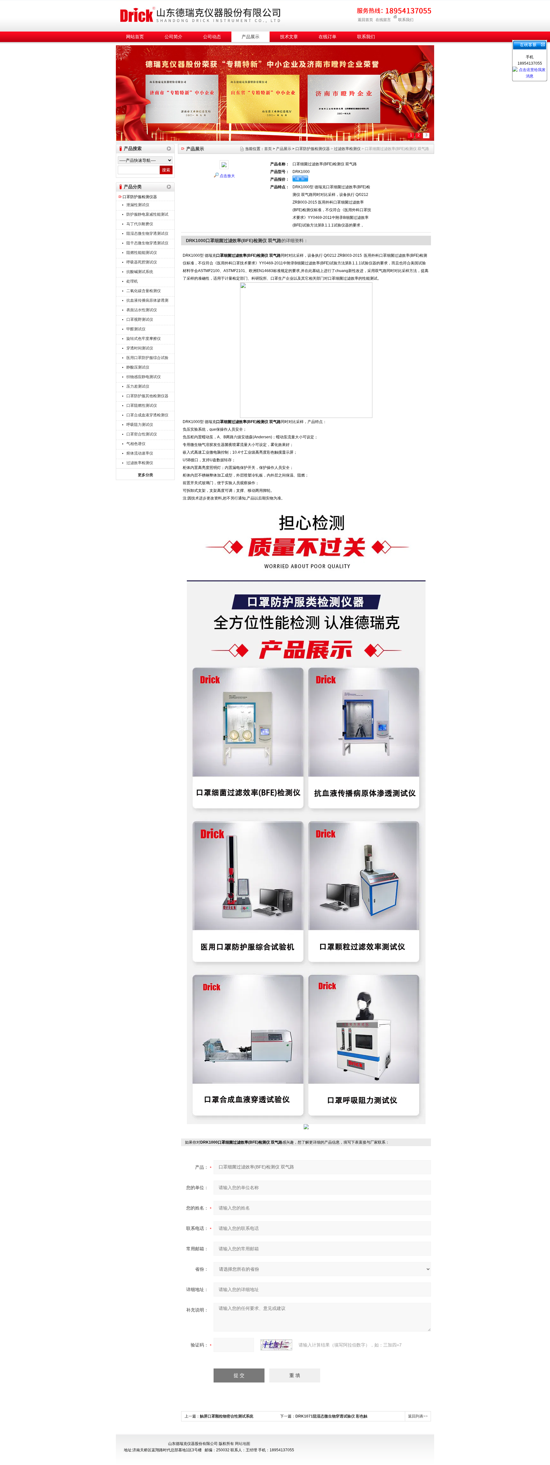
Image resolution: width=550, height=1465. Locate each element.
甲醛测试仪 (135, 329)
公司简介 (173, 36)
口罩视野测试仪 (139, 319)
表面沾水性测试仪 (141, 310)
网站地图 (242, 1443)
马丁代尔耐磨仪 (139, 224)
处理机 (132, 281)
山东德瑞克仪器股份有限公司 (200, 15)
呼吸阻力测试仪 (139, 424)
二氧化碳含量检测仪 (143, 291)
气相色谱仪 (135, 444)
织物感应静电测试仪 (143, 377)
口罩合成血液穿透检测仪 (147, 415)
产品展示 (250, 36)
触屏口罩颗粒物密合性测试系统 (226, 1416)
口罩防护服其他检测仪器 (147, 396)
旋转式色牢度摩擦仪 (143, 338)
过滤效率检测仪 (139, 463)
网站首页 (135, 36)
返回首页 (365, 20)
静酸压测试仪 (137, 367)
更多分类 (145, 475)
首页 (268, 149)
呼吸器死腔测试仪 (141, 262)
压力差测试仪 (137, 386)
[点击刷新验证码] (276, 1344)
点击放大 (227, 176)
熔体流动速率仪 (139, 453)
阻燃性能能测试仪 (141, 252)
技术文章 (289, 36)
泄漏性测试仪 (137, 205)
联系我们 (405, 20)
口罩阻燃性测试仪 (141, 405)
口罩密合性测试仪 (141, 434)
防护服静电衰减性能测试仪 (147, 215)
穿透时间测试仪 (139, 348)
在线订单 (327, 36)
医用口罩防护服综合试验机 (147, 358)
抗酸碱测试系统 (139, 271)
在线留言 (383, 20)
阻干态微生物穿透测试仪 (147, 243)
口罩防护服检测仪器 (140, 197)
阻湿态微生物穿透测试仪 (147, 233)
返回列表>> (418, 1416)
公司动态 (212, 36)
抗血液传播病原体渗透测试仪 (147, 301)
